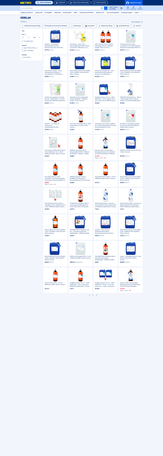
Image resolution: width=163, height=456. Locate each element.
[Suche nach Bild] (102, 8)
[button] (134, 2)
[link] (140, 8)
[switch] (120, 8)
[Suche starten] (105, 8)
